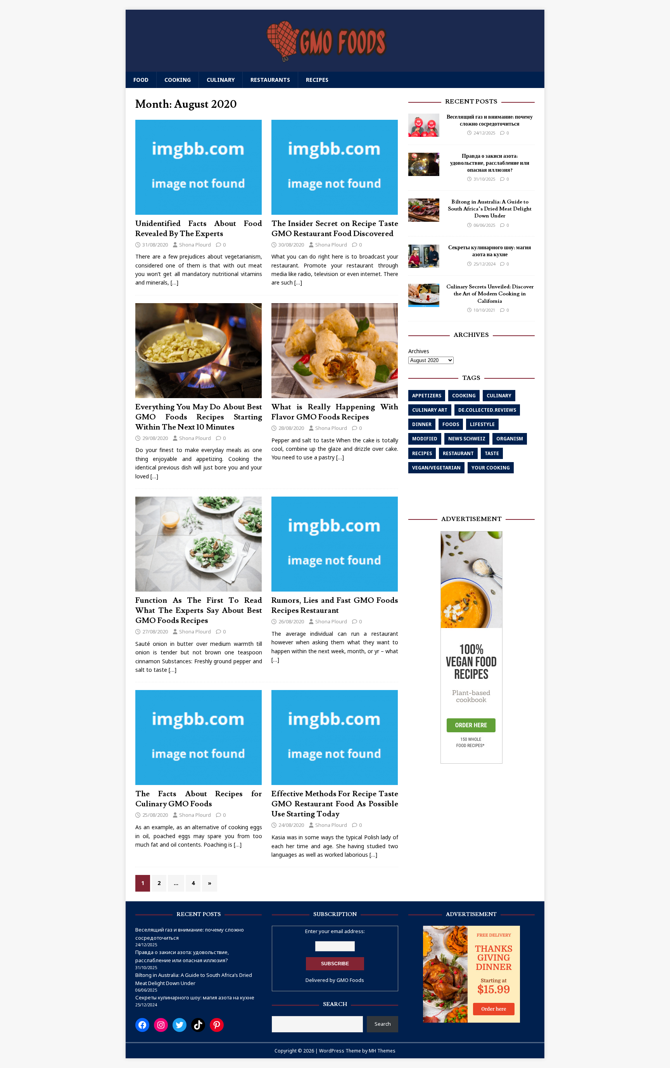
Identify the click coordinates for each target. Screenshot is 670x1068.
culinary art (429, 410)
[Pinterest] (217, 1025)
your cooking (490, 467)
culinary (499, 395)
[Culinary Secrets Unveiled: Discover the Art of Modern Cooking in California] (423, 302)
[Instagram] (161, 1025)
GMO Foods (350, 980)
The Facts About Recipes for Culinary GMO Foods (198, 799)
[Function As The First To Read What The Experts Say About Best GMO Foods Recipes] (198, 587)
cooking (464, 395)
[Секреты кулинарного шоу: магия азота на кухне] (423, 263)
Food (141, 79)
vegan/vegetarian (436, 467)
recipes (422, 453)
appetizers (426, 395)
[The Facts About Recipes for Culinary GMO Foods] (198, 780)
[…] (174, 282)
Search (383, 1023)
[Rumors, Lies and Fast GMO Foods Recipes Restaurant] (334, 587)
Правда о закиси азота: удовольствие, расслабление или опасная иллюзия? (489, 163)
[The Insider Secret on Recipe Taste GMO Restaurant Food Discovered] (334, 210)
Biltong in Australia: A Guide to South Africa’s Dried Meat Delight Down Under (490, 208)
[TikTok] (198, 1025)
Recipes (317, 79)
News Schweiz (466, 439)
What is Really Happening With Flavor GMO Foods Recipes (334, 412)
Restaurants (270, 79)
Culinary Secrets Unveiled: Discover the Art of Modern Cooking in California (490, 294)
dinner (422, 424)
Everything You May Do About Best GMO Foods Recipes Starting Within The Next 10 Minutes (198, 417)
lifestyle (482, 424)
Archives (418, 351)
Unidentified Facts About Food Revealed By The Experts (198, 229)
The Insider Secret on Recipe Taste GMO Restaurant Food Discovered (334, 229)
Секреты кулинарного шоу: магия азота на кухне (489, 252)
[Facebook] (142, 1025)
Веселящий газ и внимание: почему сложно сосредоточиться (490, 121)
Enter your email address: (335, 931)
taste (492, 453)
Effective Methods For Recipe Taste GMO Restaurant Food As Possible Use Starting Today (334, 804)
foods (450, 424)
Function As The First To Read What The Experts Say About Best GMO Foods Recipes (198, 610)
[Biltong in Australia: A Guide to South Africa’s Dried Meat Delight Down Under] (423, 217)
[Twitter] (179, 1025)
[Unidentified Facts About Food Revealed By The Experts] (198, 210)
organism (509, 439)
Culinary (221, 79)
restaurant (458, 453)
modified (424, 439)
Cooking (177, 79)
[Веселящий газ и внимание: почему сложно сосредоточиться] (423, 132)
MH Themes (382, 1050)
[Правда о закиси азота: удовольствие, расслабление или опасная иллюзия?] (423, 171)
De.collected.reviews (487, 410)
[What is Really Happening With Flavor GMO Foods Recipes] (334, 393)
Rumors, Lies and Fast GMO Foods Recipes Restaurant (334, 605)
